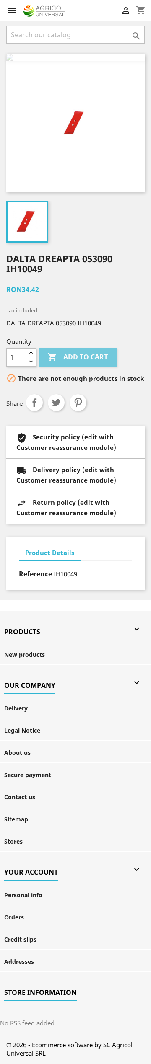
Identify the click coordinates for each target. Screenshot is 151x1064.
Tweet (56, 402)
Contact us (19, 797)
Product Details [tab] (49, 552)
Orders (14, 917)
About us (17, 753)
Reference (35, 574)
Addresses (19, 962)
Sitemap (16, 819)
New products (24, 655)
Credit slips (20, 939)
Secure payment (27, 775)
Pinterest (78, 402)
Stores (13, 841)
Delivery (16, 708)
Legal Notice (22, 730)
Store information (40, 992)
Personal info (23, 895)
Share (34, 402)
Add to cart (77, 357)
